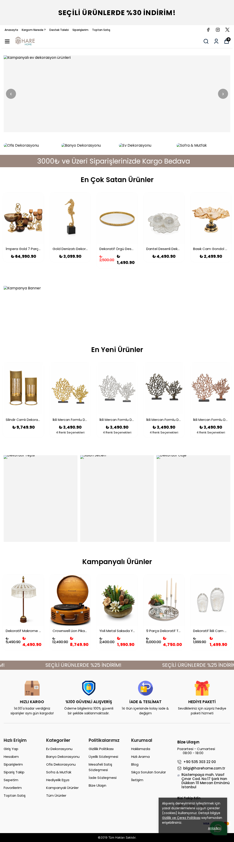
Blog (134, 764)
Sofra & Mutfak (58, 772)
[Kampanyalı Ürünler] (117, 93)
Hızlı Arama (140, 756)
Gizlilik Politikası (101, 748)
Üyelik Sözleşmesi (103, 756)
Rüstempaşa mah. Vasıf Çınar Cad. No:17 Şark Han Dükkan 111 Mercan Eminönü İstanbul (205, 781)
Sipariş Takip (14, 772)
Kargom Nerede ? (34, 30)
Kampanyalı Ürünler (62, 787)
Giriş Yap (11, 748)
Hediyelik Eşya (57, 779)
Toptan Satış (101, 30)
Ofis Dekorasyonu (61, 764)
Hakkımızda (140, 748)
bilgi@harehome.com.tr (204, 768)
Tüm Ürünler (56, 795)
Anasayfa (11, 30)
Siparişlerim (80, 30)
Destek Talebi (59, 30)
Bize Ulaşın (97, 785)
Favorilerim (13, 787)
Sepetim (11, 779)
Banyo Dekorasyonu (63, 756)
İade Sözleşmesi (103, 777)
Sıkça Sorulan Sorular (148, 772)
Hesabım (11, 756)
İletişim (137, 779)
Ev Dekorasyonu (59, 748)
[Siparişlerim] (216, 41)
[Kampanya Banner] (117, 308)
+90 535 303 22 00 (199, 762)
